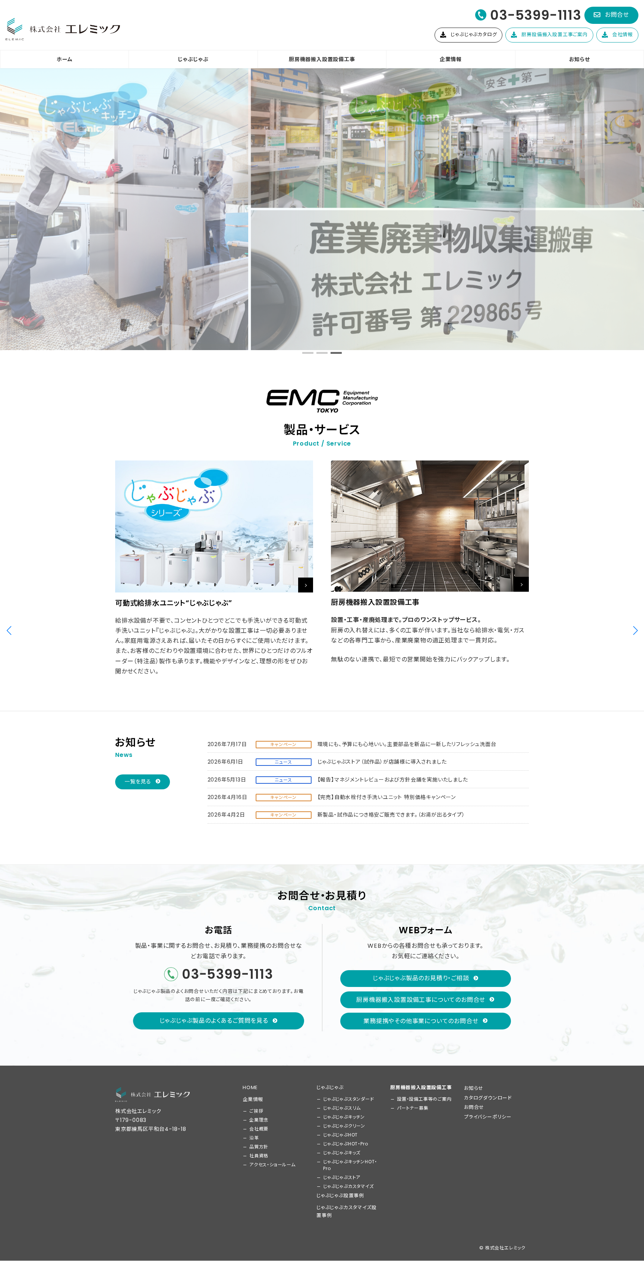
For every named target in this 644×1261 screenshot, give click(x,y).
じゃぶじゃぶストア (341, 1177)
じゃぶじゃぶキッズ (341, 1153)
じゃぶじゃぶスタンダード (348, 1099)
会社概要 (258, 1129)
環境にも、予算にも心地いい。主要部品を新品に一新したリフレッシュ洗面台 (407, 744)
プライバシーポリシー (488, 1117)
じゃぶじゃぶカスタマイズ (348, 1186)
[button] (611, 15)
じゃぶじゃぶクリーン (344, 1126)
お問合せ (474, 1107)
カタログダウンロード (488, 1098)
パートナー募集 (413, 1108)
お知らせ (473, 1088)
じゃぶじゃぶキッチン (344, 1117)
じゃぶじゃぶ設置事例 (340, 1195)
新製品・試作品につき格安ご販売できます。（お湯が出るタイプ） (391, 814)
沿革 (254, 1138)
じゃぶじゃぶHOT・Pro (345, 1144)
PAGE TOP (622, 1216)
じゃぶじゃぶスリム (342, 1108)
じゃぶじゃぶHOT (340, 1135)
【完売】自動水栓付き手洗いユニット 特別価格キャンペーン (387, 797)
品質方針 (258, 1147)
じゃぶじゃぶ (330, 1087)
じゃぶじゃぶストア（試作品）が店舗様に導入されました (382, 761)
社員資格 (258, 1155)
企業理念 (258, 1120)
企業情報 (253, 1099)
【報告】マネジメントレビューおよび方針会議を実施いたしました (393, 779)
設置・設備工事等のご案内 (424, 1099)
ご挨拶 (256, 1111)
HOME (250, 1087)
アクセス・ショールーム (272, 1164)
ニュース (283, 762)
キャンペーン (283, 744)
